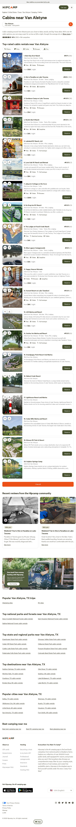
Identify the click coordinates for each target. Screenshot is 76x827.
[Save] (5, 55)
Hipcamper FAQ (7, 767)
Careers (5, 760)
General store (7, 753)
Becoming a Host (26, 749)
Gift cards (5, 749)
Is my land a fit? (25, 753)
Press (4, 763)
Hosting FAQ (24, 770)
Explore (4, 12)
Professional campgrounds (25, 757)
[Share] (9, 55)
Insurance (23, 762)
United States (12, 12)
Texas (19, 12)
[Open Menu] (72, 7)
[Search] (71, 24)
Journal (5, 756)
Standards (23, 766)
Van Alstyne (26, 12)
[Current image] (9, 71)
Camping (34, 12)
